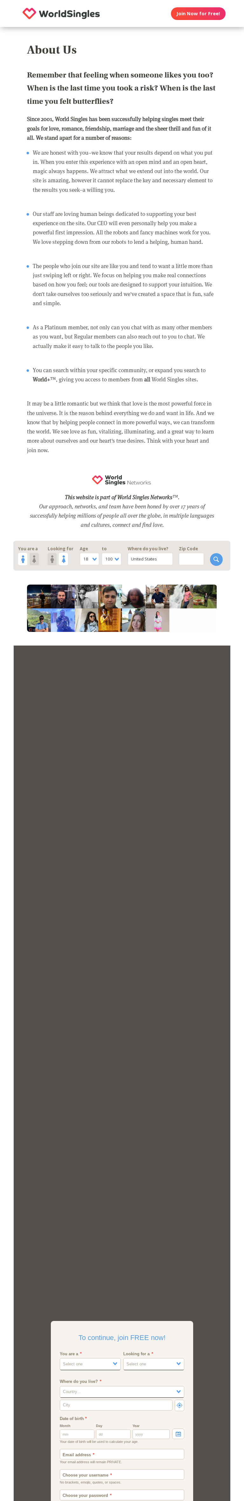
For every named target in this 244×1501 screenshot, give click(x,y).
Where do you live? (148, 549)
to (104, 549)
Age (84, 549)
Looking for (60, 549)
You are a (28, 549)
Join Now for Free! (198, 13)
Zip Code (188, 549)
